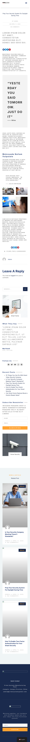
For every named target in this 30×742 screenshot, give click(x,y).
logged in (14, 275)
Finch (14, 251)
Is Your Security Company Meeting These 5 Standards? (14, 534)
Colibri (8, 251)
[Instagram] (18, 364)
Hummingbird (21, 251)
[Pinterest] (21, 364)
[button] (26, 3)
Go (25, 289)
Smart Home (15, 316)
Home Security (15, 454)
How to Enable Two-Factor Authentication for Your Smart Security (15, 389)
